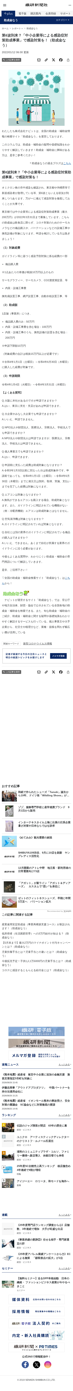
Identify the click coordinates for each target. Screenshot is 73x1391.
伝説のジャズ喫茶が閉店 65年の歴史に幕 (42, 1125)
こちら (67, 163)
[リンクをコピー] (46, 60)
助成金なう (11, 20)
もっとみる (64, 1064)
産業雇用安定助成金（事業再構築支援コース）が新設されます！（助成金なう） (36, 926)
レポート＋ (17, 28)
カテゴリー (61, 20)
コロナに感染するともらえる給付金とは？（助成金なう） (36, 970)
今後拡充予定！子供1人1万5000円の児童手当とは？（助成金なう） (36, 963)
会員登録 (50, 13)
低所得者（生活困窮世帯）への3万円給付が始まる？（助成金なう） (35, 935)
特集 (19, 1174)
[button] (13, 5)
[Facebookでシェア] (61, 60)
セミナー (21, 1290)
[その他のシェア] (68, 60)
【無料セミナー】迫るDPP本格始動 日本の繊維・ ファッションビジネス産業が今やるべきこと (43, 1282)
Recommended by (55, 911)
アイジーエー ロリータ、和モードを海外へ (43, 1181)
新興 (19, 1185)
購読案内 (36, 13)
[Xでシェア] (54, 60)
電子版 (22, 13)
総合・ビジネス (24, 1130)
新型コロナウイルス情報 (37, 643)
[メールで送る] (39, 60)
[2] (8, 1140)
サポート (65, 13)
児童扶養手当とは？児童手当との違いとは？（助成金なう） (34, 953)
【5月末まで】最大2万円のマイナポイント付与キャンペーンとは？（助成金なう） (36, 944)
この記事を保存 (12, 60)
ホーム (5, 28)
